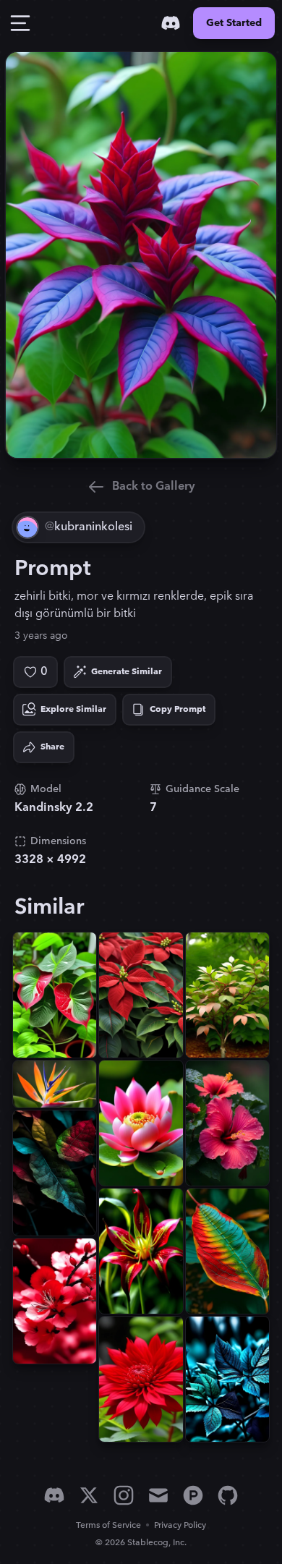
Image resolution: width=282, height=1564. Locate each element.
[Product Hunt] (193, 1495)
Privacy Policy (180, 1525)
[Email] (158, 1495)
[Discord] (170, 23)
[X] (89, 1495)
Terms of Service (108, 1525)
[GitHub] (227, 1495)
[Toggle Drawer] (20, 23)
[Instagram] (123, 1495)
